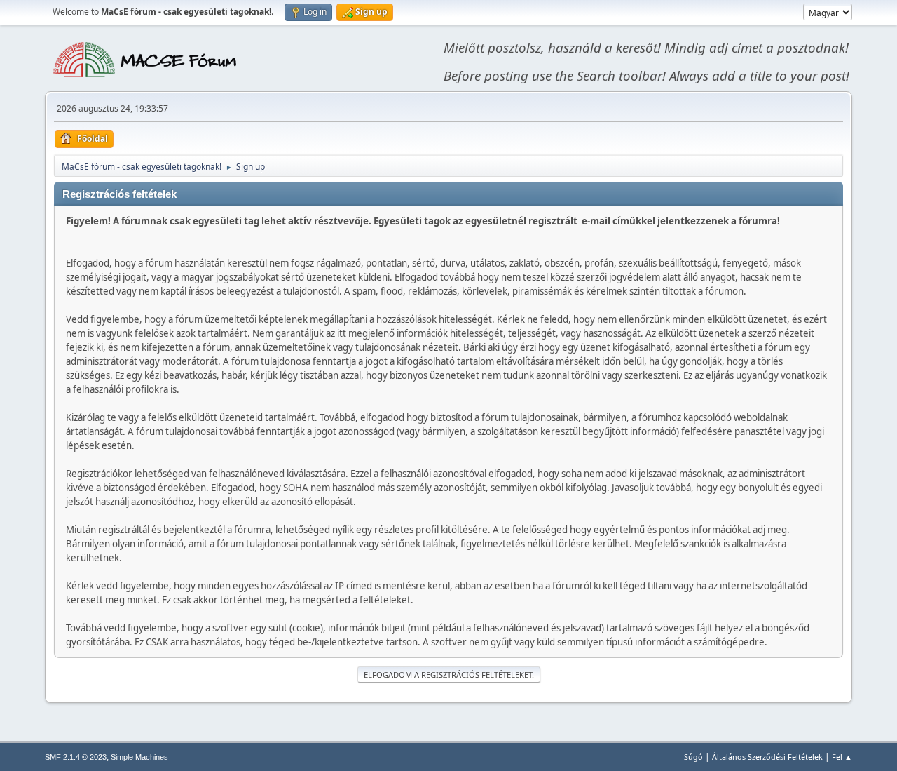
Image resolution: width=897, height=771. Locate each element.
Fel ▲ (842, 756)
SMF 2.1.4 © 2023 (76, 757)
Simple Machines (139, 757)
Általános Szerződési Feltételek (767, 756)
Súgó (693, 756)
